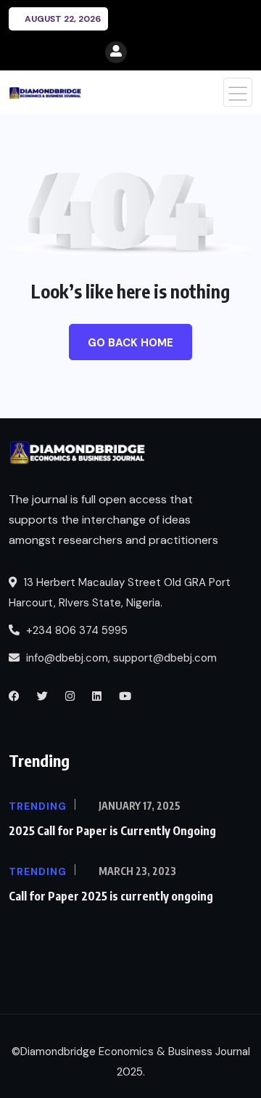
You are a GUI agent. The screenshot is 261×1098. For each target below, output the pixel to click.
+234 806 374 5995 (75, 630)
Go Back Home (130, 343)
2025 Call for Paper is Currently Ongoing (112, 831)
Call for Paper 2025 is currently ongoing (111, 896)
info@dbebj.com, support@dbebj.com (121, 658)
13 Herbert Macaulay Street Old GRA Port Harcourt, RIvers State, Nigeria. (120, 592)
